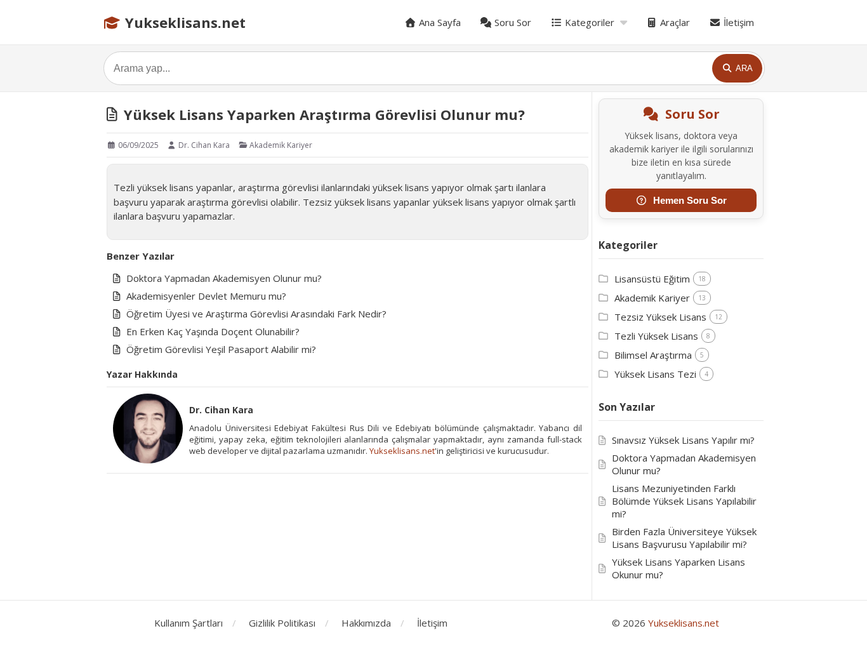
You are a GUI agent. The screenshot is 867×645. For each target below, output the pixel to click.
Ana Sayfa (438, 22)
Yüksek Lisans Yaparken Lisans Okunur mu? (678, 568)
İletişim (737, 22)
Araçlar (674, 22)
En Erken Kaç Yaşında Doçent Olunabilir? (213, 331)
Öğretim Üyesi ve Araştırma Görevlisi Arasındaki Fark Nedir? (256, 313)
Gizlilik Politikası (282, 622)
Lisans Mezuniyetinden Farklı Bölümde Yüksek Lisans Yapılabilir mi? (684, 501)
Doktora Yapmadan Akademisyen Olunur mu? (224, 278)
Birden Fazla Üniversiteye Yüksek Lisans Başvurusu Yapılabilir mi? (684, 537)
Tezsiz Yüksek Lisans (660, 316)
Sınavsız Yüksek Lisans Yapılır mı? (683, 440)
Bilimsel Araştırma (653, 355)
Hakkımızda (366, 622)
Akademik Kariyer (280, 145)
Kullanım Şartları (188, 622)
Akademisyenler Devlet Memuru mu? (206, 295)
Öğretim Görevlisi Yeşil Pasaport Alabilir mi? (221, 349)
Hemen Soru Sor (690, 200)
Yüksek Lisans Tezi (655, 374)
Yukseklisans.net (183, 22)
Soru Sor (511, 22)
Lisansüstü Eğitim (652, 278)
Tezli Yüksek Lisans (656, 335)
